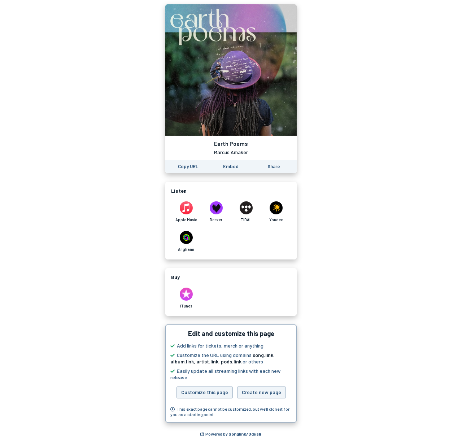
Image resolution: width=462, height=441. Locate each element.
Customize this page (204, 392)
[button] (231, 373)
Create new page (261, 392)
